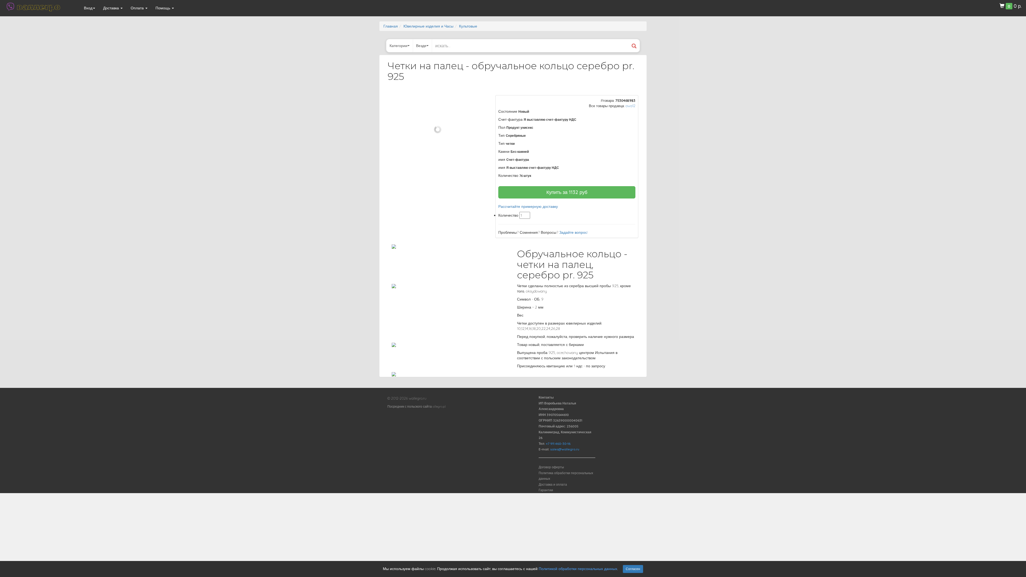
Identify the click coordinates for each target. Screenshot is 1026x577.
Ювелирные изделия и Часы (428, 26)
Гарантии (546, 490)
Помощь (163, 8)
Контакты (546, 397)
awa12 (630, 106)
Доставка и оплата (553, 484)
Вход (88, 8)
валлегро (38, 6)
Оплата (138, 8)
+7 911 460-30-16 (558, 444)
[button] (478, 100)
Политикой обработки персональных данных (578, 568)
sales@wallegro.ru (564, 449)
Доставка (111, 8)
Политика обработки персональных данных (566, 476)
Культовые (468, 26)
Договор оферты (551, 467)
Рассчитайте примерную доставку (528, 206)
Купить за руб (566, 192)
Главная (390, 26)
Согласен (633, 569)
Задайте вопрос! (573, 232)
